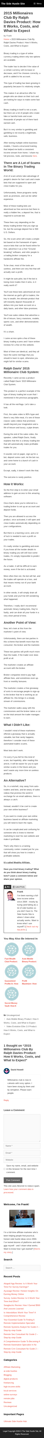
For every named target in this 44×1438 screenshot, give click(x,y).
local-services (10, 1391)
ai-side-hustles (10, 1371)
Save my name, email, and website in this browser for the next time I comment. (22, 1169)
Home (6, 39)
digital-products (11, 1379)
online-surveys (10, 1394)
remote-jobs (9, 1398)
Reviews (7, 1402)
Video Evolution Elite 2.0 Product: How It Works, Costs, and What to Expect (20, 1030)
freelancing (9, 1383)
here (35, 156)
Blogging (7, 1375)
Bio (8, 887)
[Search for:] (22, 1268)
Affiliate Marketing (12, 1367)
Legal (5, 1431)
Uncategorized (13, 1015)
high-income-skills (12, 1387)
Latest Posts (20, 887)
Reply (6, 1100)
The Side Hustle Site (13, 3)
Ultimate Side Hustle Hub (15, 1421)
